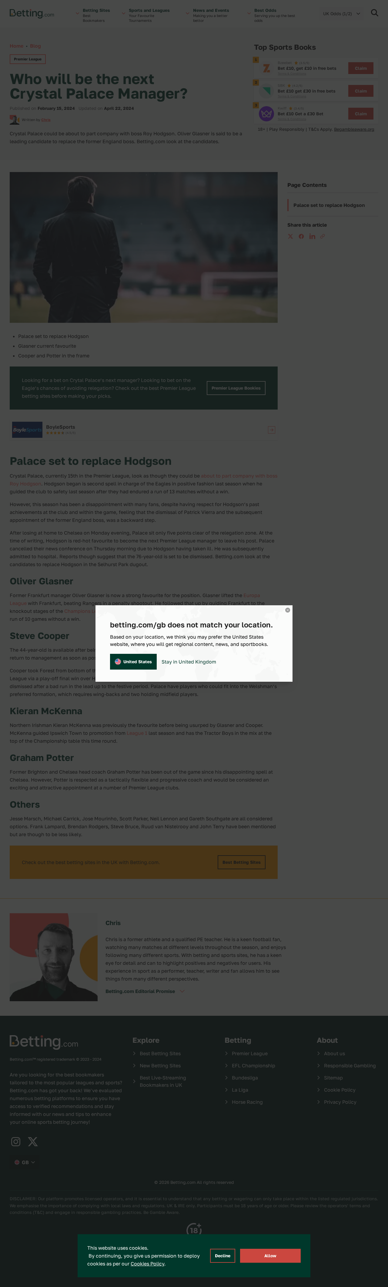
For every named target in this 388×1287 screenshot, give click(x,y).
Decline (222, 1255)
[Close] (287, 610)
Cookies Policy (147, 1264)
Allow (270, 1255)
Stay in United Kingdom (189, 662)
